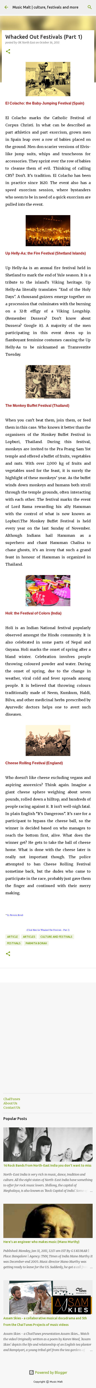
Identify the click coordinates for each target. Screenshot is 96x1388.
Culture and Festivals (56, 936)
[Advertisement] (48, 1041)
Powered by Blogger (50, 1372)
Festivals (14, 943)
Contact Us (11, 1108)
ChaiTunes (11, 1099)
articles (29, 936)
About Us (10, 1103)
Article (12, 936)
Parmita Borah (36, 943)
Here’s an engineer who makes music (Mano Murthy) (41, 1242)
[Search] (89, 7)
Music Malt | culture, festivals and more (45, 7)
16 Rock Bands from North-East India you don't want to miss (47, 1165)
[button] (8, 52)
